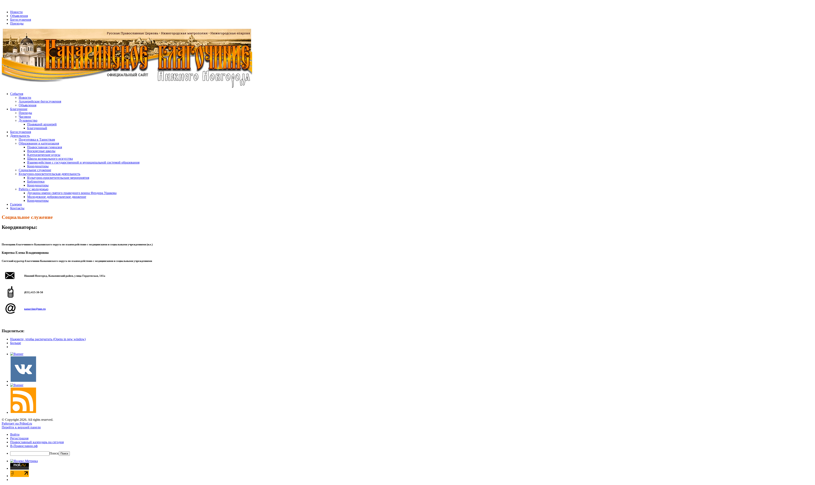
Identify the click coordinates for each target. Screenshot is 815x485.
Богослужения (20, 19)
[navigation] (407, 444)
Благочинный (37, 128)
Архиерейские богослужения (40, 101)
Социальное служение (35, 170)
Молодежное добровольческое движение (56, 197)
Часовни (25, 116)
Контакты (17, 208)
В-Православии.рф (24, 446)
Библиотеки (36, 181)
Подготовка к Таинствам (37, 139)
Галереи (16, 204)
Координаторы (38, 166)
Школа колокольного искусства (50, 158)
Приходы (17, 23)
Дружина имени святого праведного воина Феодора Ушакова (72, 193)
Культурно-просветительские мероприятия (58, 177)
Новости (16, 12)
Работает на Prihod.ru (17, 423)
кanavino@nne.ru (35, 308)
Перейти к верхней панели (21, 427)
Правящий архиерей (42, 124)
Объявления (19, 16)
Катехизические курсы (43, 155)
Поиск (54, 453)
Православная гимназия (44, 147)
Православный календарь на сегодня (37, 442)
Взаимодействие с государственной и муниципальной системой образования (83, 162)
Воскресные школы (41, 151)
